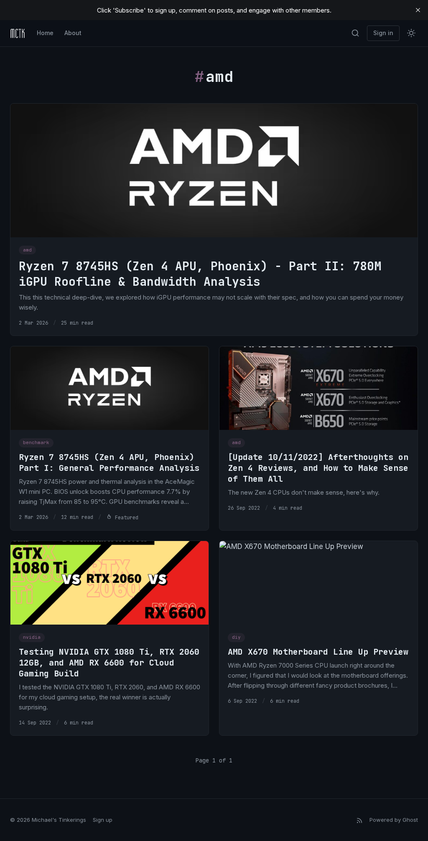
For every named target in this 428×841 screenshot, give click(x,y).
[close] (418, 10)
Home (45, 32)
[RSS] (359, 820)
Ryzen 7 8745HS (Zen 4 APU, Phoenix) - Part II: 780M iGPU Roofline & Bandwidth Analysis (200, 273)
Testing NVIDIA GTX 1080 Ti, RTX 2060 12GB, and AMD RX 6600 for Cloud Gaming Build (109, 662)
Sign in (383, 32)
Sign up (102, 819)
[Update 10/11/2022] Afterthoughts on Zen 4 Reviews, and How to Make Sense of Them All (318, 468)
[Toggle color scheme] (411, 33)
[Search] (355, 33)
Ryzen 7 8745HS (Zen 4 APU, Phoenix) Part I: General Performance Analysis (109, 462)
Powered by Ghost (393, 819)
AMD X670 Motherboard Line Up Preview (318, 651)
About (73, 32)
